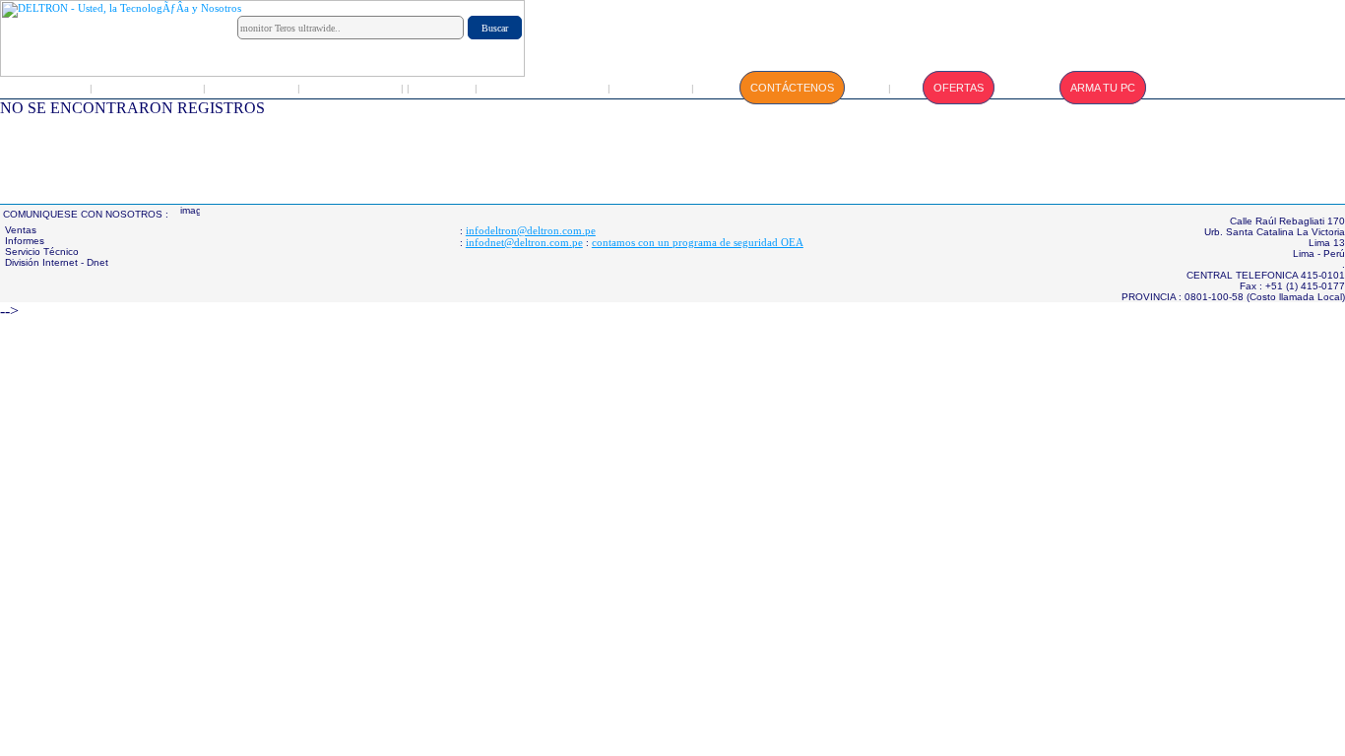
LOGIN (442, 88)
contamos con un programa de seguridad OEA (697, 242)
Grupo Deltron (148, 88)
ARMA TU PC (1102, 88)
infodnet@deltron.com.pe (524, 242)
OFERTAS (958, 88)
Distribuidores (352, 88)
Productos (253, 88)
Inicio (49, 88)
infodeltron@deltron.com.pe (531, 230)
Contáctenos (792, 88)
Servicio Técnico (543, 88)
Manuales (651, 88)
